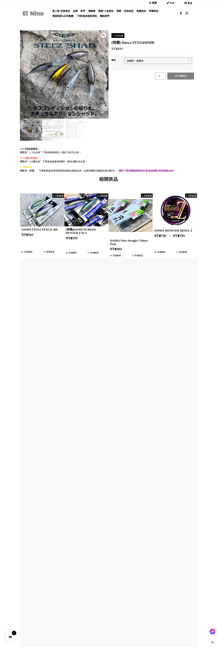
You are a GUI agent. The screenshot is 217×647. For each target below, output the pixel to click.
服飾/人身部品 (106, 11)
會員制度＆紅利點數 (63, 16)
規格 (113, 60)
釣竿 (83, 11)
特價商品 (153, 11)
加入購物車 (181, 76)
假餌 (118, 11)
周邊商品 (141, 11)
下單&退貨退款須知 (87, 16)
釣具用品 (129, 11)
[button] (103, 35)
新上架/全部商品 (61, 11)
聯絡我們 (104, 16)
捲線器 (91, 11)
